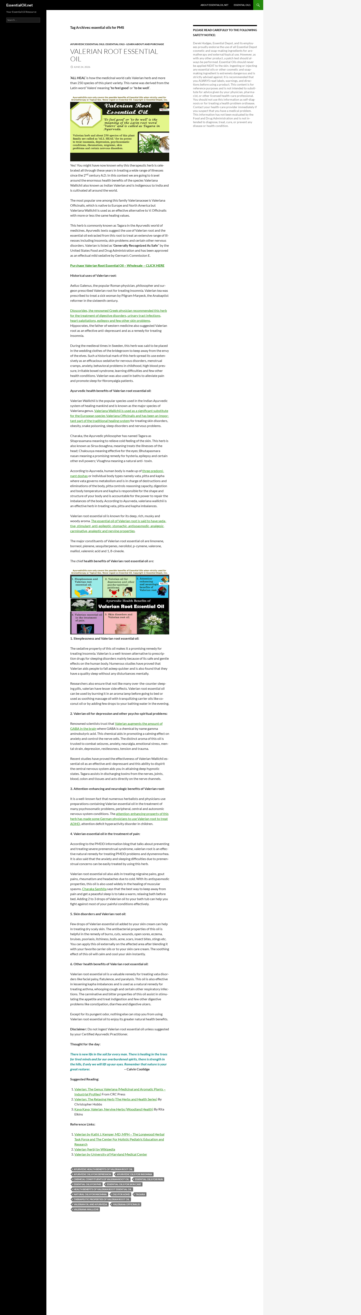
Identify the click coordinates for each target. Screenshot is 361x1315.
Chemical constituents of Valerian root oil (101, 1179)
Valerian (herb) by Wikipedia (94, 1149)
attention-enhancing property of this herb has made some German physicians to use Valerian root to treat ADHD (119, 819)
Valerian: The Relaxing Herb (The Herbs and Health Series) (115, 1099)
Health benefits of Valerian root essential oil (103, 1189)
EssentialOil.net (19, 5)
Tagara (140, 1194)
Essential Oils (242, 5)
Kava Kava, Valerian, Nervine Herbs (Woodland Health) (113, 1109)
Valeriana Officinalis (126, 1204)
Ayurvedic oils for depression (92, 1174)
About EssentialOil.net (214, 5)
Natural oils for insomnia (90, 1194)
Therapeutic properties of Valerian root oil (102, 1199)
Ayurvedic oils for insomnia (134, 1174)
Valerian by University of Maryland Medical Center (110, 1154)
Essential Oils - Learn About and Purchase (135, 44)
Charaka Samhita (94, 889)
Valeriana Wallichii (86, 1209)
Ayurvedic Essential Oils (87, 44)
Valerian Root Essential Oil (114, 55)
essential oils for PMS (87, 1184)
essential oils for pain (149, 1179)
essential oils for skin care (124, 1184)
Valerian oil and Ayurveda (90, 1204)
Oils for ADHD (121, 1194)
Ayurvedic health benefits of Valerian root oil (103, 1169)
